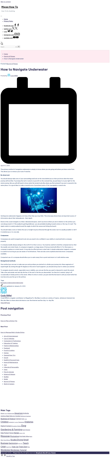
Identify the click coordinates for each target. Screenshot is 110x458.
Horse (16, 433)
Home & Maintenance (11, 362)
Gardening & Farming (11, 429)
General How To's (9, 355)
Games (6, 353)
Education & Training (11, 343)
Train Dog (23, 447)
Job (24, 433)
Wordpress (5, 450)
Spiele (6, 379)
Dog (23, 425)
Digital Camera (6, 426)
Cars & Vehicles (9, 338)
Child (25, 419)
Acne (2, 413)
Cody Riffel (6, 295)
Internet (21, 433)
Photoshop (14, 436)
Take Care (20, 443)
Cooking (16, 422)
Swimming (13, 443)
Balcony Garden (15, 416)
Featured (7, 348)
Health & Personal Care (11, 360)
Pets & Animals (9, 372)
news (5, 369)
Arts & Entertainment (11, 336)
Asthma (3, 416)
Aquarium (18, 413)
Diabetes (29, 422)
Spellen (6, 377)
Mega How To (9, 6)
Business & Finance (8, 419)
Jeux (5, 365)
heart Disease (26, 430)
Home (11, 433)
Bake (7, 416)
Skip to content (6, 2)
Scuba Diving (16, 439)
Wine (28, 447)
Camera (18, 419)
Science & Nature (9, 374)
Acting (5, 413)
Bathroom (23, 416)
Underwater (19, 283)
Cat (23, 419)
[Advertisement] (17, 398)
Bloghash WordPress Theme (46, 453)
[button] (16, 47)
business (28, 416)
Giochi (6, 358)
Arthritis (26, 413)
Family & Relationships (11, 346)
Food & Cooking (9, 350)
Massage (5, 436)
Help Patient (5, 433)
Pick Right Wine (24, 436)
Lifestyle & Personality (11, 367)
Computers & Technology (12, 341)
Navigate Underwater (8, 283)
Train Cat (15, 447)
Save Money (7, 440)
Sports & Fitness (12, 64)
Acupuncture (10, 413)
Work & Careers (9, 384)
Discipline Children (16, 426)
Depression (21, 422)
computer (11, 422)
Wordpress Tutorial (18, 450)
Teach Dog (8, 447)
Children (5, 422)
